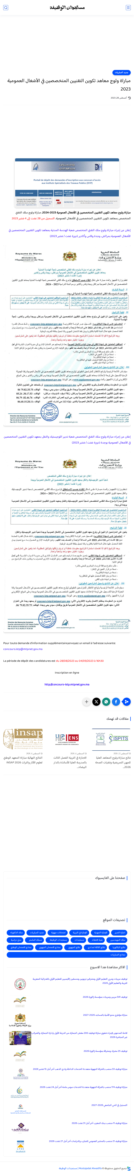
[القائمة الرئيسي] (128, 7)
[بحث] (5, 7)
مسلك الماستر (35, 940)
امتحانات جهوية (58, 933)
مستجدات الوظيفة (58, 940)
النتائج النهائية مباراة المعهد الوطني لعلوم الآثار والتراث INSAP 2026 (22, 760)
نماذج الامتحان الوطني (21, 947)
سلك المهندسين (117, 940)
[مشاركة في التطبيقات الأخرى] (87, 702)
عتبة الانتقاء (97, 940)
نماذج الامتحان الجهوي (49, 947)
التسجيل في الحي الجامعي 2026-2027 (109, 1105)
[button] (116, 702)
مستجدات (79, 940)
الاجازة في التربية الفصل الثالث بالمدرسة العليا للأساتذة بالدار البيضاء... (70, 763)
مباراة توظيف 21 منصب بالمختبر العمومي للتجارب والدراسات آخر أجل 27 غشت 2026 (88, 1141)
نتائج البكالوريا (119, 947)
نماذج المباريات (117, 955)
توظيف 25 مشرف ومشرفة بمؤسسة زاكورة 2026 (105, 1051)
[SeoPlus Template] (129, 1168)
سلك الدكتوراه (16, 933)
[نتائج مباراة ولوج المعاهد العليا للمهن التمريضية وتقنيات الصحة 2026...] (111, 740)
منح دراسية (16, 940)
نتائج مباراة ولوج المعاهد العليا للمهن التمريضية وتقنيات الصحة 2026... (113, 763)
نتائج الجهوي (74, 947)
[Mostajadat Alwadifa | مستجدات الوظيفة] (67, 7)
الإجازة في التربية (80, 933)
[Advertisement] (67, 45)
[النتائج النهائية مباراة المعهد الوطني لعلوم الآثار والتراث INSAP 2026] (22, 740)
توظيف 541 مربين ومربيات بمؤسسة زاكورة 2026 (105, 997)
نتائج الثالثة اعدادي (96, 947)
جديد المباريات (121, 73)
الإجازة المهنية (100, 933)
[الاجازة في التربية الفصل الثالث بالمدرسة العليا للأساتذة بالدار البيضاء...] (67, 740)
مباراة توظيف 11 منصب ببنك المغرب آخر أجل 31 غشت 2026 (99, 1123)
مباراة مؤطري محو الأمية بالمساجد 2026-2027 (105, 1015)
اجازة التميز (120, 933)
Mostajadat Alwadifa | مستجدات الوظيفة (80, 1168)
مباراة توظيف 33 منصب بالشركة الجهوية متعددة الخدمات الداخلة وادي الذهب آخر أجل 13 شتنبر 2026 (80, 1069)
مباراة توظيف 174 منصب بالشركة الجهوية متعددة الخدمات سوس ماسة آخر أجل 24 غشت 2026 (83, 1087)
